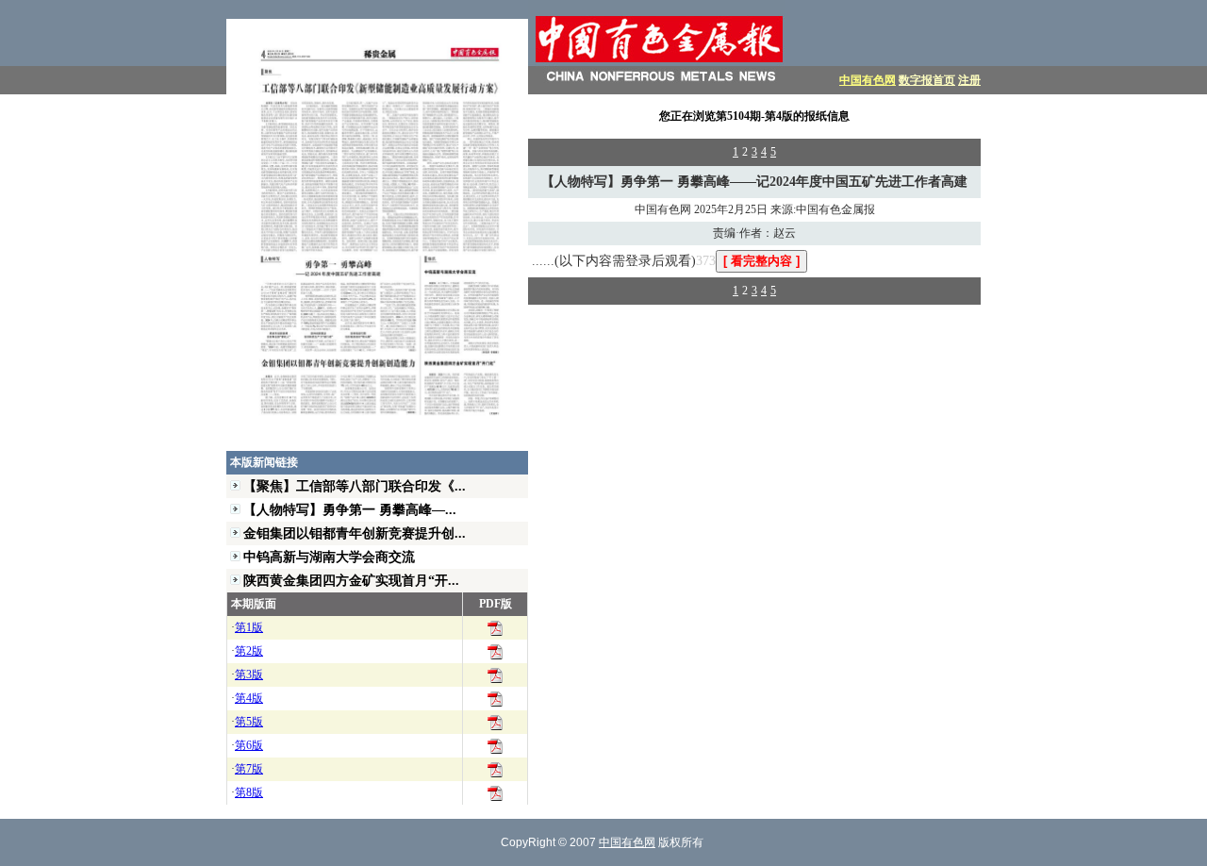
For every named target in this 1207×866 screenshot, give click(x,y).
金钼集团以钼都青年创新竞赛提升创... (354, 533)
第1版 (249, 627)
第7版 (249, 768)
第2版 (249, 651)
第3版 (249, 674)
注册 (969, 80)
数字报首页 (927, 80)
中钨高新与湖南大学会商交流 (329, 556)
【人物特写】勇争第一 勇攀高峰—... (349, 509)
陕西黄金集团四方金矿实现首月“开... (351, 580)
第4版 (249, 698)
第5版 (249, 721)
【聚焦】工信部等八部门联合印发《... (354, 485)
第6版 (249, 745)
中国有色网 (867, 80)
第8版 (249, 792)
